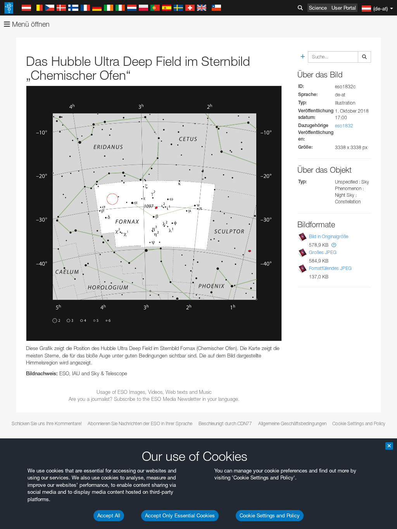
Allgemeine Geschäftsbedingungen (292, 423)
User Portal (343, 8)
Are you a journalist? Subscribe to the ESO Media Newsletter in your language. (154, 399)
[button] (333, 245)
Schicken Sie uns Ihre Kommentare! (47, 423)
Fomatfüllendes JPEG (330, 268)
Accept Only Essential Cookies (180, 515)
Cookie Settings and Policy (270, 515)
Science (318, 8)
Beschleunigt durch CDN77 (225, 423)
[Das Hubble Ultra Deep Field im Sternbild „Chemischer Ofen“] (153, 213)
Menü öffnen (30, 24)
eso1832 (344, 126)
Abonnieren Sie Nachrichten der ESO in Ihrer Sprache (140, 423)
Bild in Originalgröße (328, 236)
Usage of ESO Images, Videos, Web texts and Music (154, 392)
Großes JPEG (323, 252)
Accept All (108, 515)
